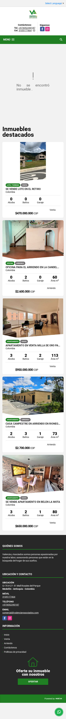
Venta (7, 639)
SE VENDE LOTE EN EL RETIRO (23, 189)
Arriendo (8, 643)
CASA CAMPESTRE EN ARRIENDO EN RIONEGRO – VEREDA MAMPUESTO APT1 (33, 423)
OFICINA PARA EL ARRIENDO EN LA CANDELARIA (33, 267)
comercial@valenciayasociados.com (20, 612)
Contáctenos (10, 647)
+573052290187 (27, 28)
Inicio (6, 634)
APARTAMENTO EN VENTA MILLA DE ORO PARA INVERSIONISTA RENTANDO (33, 345)
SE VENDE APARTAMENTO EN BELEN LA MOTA (33, 502)
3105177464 (25, 30)
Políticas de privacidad (15, 652)
